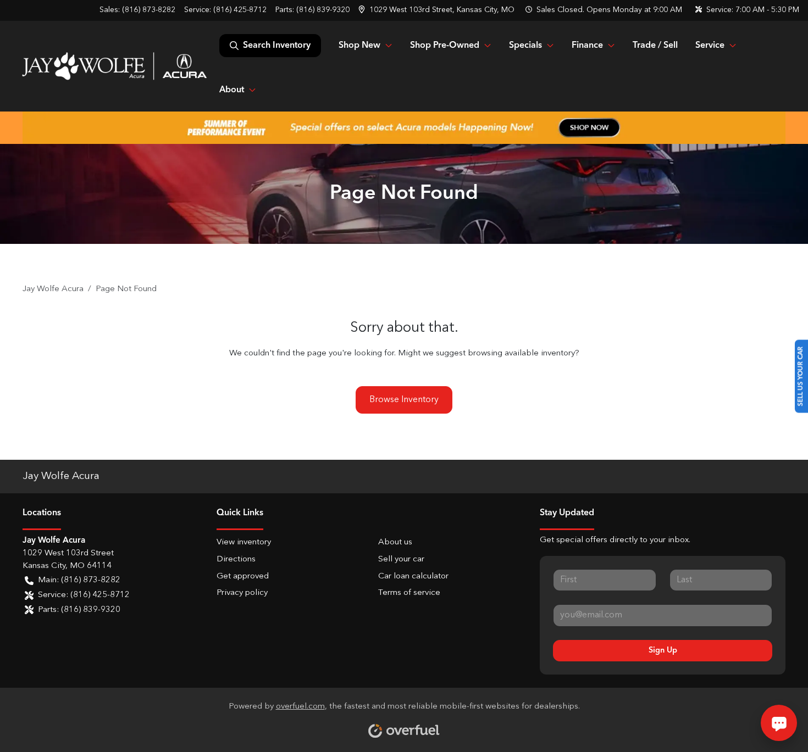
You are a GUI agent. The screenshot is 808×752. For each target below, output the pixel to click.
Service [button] (709, 45)
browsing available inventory (521, 353)
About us (395, 542)
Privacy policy (242, 593)
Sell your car (401, 559)
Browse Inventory (404, 400)
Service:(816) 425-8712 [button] (84, 595)
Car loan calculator (413, 576)
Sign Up (663, 650)
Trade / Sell (655, 45)
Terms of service (409, 593)
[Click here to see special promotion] (404, 127)
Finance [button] (587, 45)
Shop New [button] (359, 45)
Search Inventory (277, 45)
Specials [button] (525, 45)
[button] (437, 10)
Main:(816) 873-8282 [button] (79, 580)
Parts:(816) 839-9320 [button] (79, 610)
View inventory (244, 542)
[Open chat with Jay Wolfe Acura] (779, 723)
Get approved (243, 576)
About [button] (231, 90)
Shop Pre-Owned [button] (444, 45)
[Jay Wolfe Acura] (114, 66)
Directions (236, 559)
